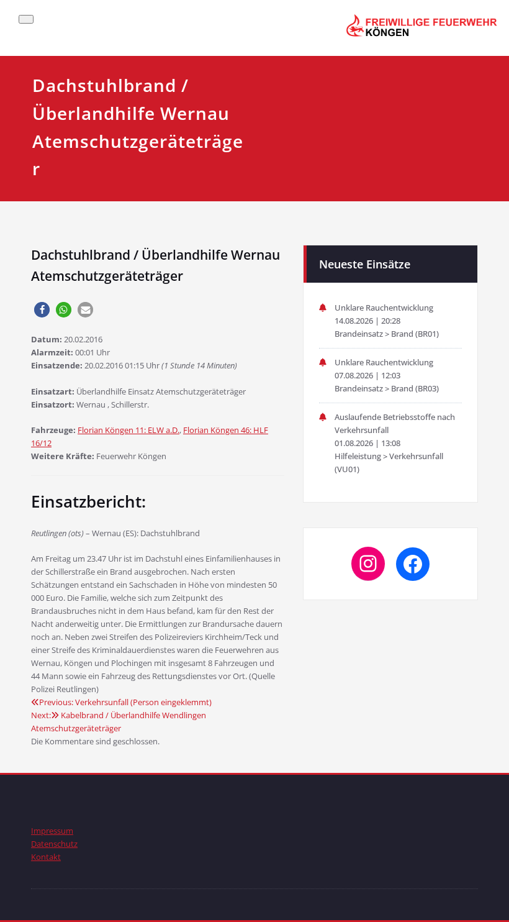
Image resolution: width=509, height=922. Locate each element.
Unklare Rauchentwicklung (384, 307)
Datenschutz (54, 843)
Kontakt (46, 856)
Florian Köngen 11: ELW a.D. (128, 430)
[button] (42, 309)
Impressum (52, 830)
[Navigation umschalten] (26, 19)
